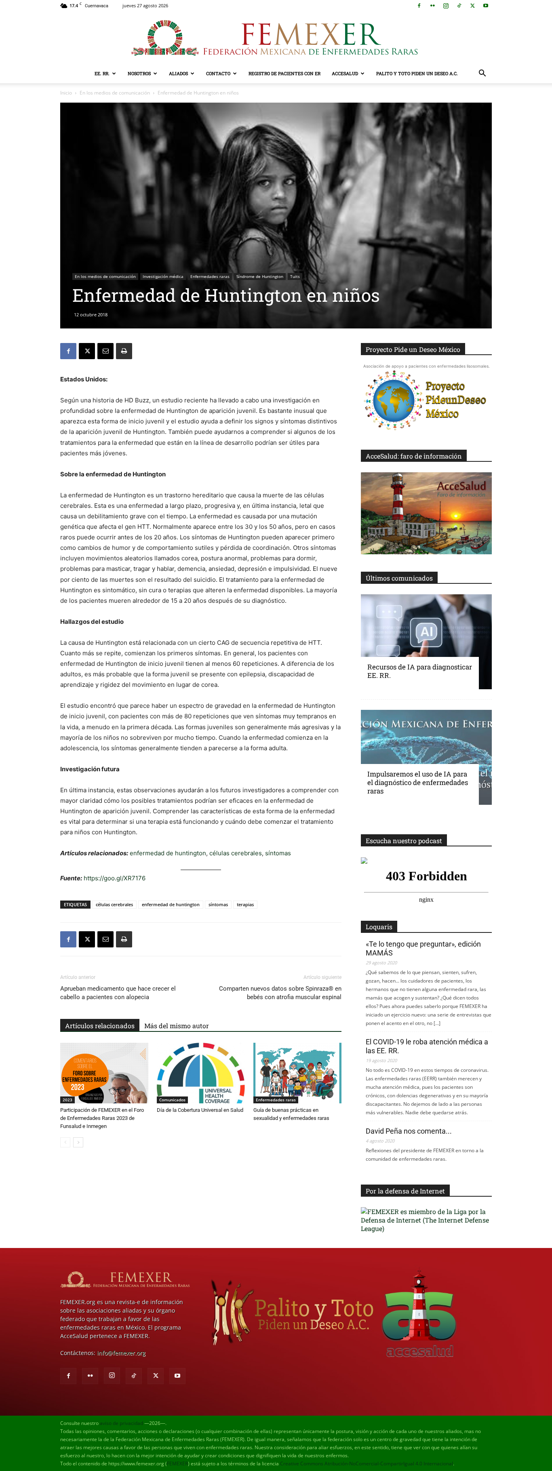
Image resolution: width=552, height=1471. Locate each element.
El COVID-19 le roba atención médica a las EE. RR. (427, 1046)
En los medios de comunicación (115, 92)
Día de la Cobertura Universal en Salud (200, 1110)
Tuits (295, 276)
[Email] (105, 351)
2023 (67, 1100)
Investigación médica (163, 276)
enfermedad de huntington (168, 853)
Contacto (218, 73)
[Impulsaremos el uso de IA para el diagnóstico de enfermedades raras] (426, 757)
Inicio (66, 92)
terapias (245, 904)
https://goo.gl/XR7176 (114, 878)
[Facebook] (419, 5)
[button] (482, 74)
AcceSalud (345, 73)
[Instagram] (446, 5)
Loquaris (379, 926)
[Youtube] (486, 5)
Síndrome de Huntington (259, 276)
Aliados (178, 73)
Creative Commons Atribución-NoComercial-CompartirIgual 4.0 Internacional (366, 1463)
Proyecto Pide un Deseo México (413, 349)
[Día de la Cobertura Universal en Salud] (201, 1073)
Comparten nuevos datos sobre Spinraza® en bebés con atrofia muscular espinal (280, 993)
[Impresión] (124, 351)
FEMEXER (177, 1463)
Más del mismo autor (176, 1025)
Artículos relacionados (100, 1025)
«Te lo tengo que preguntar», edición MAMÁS (423, 948)
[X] (472, 5)
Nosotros (139, 73)
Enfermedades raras (210, 276)
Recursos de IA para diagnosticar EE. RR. (419, 671)
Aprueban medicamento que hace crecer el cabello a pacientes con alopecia (118, 993)
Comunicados (172, 1100)
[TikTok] (459, 5)
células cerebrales (235, 853)
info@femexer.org (121, 1353)
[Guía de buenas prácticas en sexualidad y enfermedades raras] (297, 1073)
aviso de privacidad (121, 1423)
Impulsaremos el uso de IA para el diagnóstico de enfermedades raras (417, 782)
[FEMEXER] (276, 38)
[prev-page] (65, 1142)
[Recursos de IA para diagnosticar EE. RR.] (426, 641)
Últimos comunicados (399, 578)
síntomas (278, 853)
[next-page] (78, 1142)
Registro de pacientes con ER (284, 73)
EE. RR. (102, 73)
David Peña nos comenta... (409, 1131)
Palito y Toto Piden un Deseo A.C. (417, 73)
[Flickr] (432, 5)
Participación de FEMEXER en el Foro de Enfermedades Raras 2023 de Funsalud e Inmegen (102, 1118)
